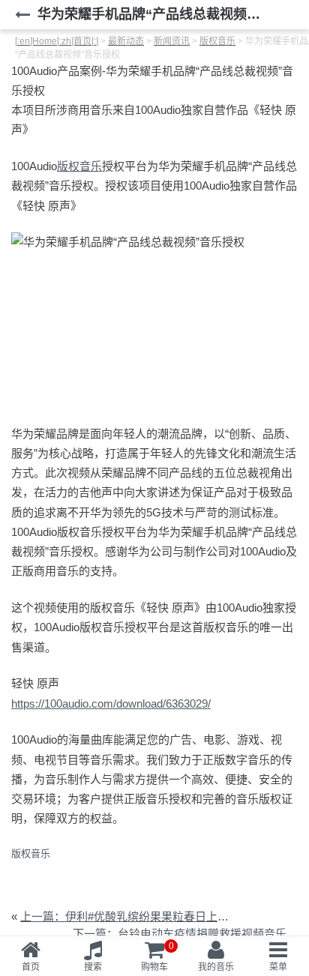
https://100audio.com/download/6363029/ (111, 703)
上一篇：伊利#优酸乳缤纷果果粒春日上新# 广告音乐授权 (162, 916)
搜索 (93, 967)
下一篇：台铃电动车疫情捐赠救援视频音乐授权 (191, 933)
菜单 (278, 967)
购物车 (157, 956)
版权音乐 (79, 166)
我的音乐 (216, 967)
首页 (31, 967)
